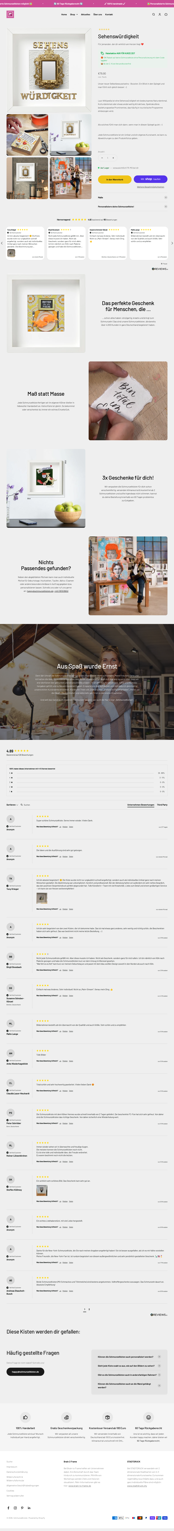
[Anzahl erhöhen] (113, 158)
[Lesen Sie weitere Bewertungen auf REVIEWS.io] (160, 269)
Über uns (97, 14)
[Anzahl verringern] (102, 158)
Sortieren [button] (11, 804)
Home (64, 14)
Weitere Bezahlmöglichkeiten (150, 186)
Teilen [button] (71, 827)
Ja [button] (60, 827)
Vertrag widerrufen (15, 1495)
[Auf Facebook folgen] (8, 1508)
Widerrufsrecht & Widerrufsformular (15, 1479)
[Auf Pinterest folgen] (22, 1508)
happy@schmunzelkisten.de (25, 1371)
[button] (25, 243)
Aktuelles (85, 14)
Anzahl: (101, 151)
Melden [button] (65, 827)
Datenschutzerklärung (17, 1472)
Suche (9, 1461)
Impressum (12, 1466)
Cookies (10, 1490)
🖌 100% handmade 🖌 (50, 3)
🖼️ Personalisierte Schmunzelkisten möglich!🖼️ (105, 3)
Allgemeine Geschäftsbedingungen (23, 1485)
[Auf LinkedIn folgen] (29, 1508)
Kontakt (109, 14)
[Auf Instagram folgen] (15, 1508)
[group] (21, 751)
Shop (72, 14)
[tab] (140, 805)
